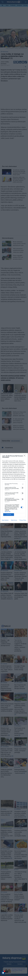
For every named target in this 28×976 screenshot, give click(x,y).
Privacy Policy (22, 520)
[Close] (24, 456)
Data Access (14, 520)
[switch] (22, 488)
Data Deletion (5, 520)
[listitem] (14, 484)
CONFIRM (8, 514)
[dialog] (14, 488)
